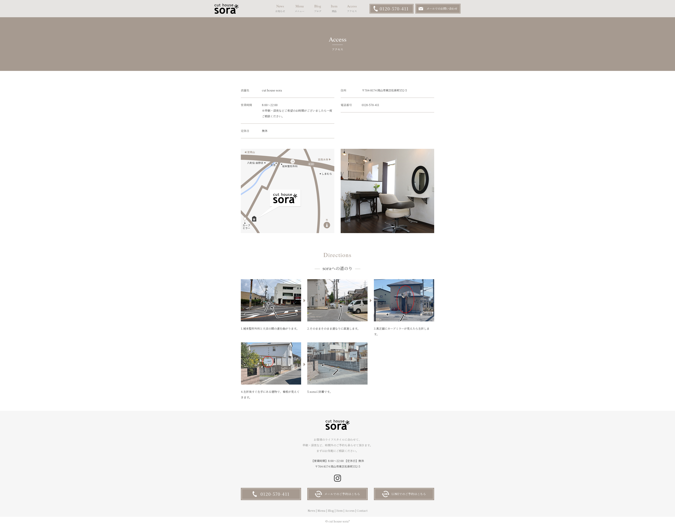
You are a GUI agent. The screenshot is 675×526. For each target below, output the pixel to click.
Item (339, 511)
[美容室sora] (226, 9)
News (311, 511)
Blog (331, 511)
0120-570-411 (394, 8)
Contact (362, 511)
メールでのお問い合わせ (441, 9)
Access (350, 511)
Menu (321, 511)
